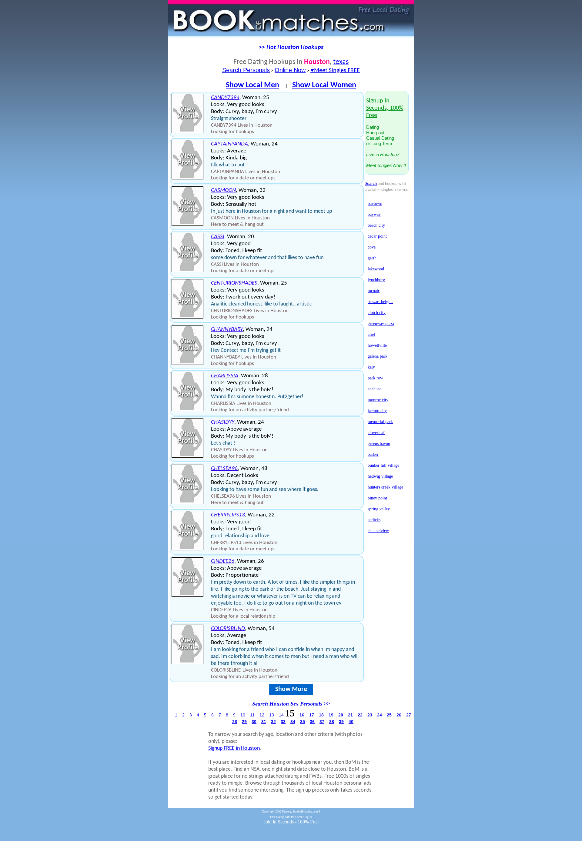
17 (311, 715)
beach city (376, 225)
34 (292, 721)
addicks (374, 520)
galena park (377, 356)
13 (271, 715)
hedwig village (380, 476)
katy (371, 367)
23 (369, 715)
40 (351, 721)
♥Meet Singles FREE (335, 71)
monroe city (378, 400)
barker (373, 454)
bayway (374, 214)
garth (372, 258)
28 (234, 721)
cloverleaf (376, 432)
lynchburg (376, 280)
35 (302, 721)
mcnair (374, 291)
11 (252, 715)
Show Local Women (324, 85)
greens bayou (379, 443)
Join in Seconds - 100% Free (291, 821)
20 (340, 715)
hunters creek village (385, 487)
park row (375, 378)
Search (371, 184)
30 (254, 721)
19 (331, 715)
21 (350, 715)
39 (341, 721)
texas (341, 62)
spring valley (379, 509)
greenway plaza (381, 323)
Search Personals (246, 70)
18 (321, 715)
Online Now (290, 70)
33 (283, 721)
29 (244, 721)
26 (398, 715)
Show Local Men (252, 85)
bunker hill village (383, 465)
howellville (377, 345)
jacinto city (377, 411)
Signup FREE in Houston (234, 748)
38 (331, 721)
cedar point (377, 236)
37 (321, 721)
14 (281, 715)
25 (389, 715)
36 (312, 721)
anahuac (374, 389)
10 (242, 715)
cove (372, 247)
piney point (377, 498)
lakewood (376, 269)
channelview (378, 531)
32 (273, 721)
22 (360, 715)
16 (301, 715)
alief (371, 334)
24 (379, 715)
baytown (375, 203)
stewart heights (380, 301)
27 (408, 715)
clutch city (377, 312)
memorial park (380, 421)
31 (263, 721)
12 (261, 715)
